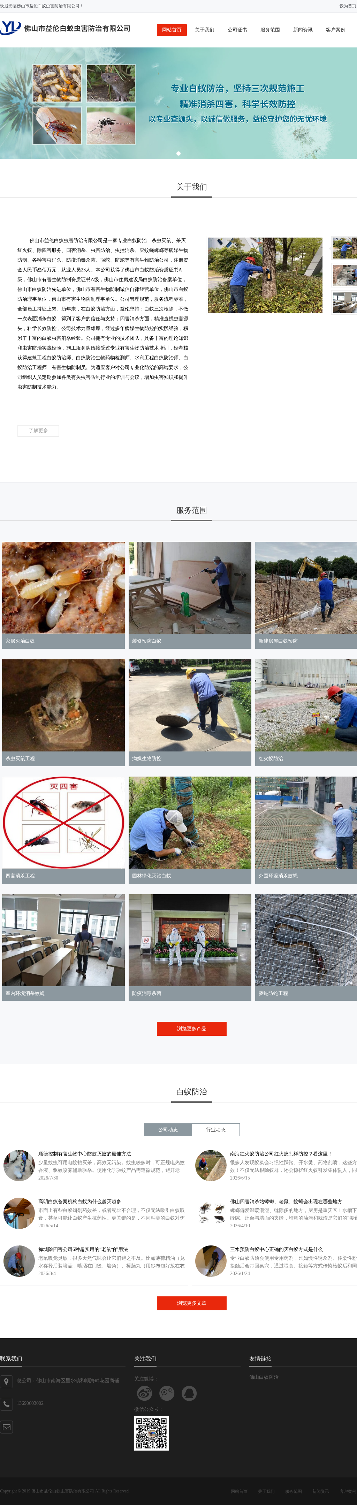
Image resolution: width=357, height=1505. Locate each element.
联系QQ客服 (189, 1393)
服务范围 (270, 29)
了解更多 (38, 430)
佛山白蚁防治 (264, 1377)
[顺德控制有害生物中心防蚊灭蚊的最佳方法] (17, 1165)
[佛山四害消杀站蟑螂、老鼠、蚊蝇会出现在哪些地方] (209, 1213)
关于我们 (204, 29)
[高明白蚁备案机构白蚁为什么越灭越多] (17, 1213)
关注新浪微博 (144, 1393)
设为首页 (348, 5)
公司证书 (237, 29)
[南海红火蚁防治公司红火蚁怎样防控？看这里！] (209, 1165)
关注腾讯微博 (167, 1393)
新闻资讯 (303, 29)
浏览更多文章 (191, 1303)
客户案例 (335, 29)
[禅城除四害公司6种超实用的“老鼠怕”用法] (17, 1261)
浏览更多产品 (191, 1028)
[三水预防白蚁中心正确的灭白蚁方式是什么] (209, 1261)
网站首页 (172, 29)
